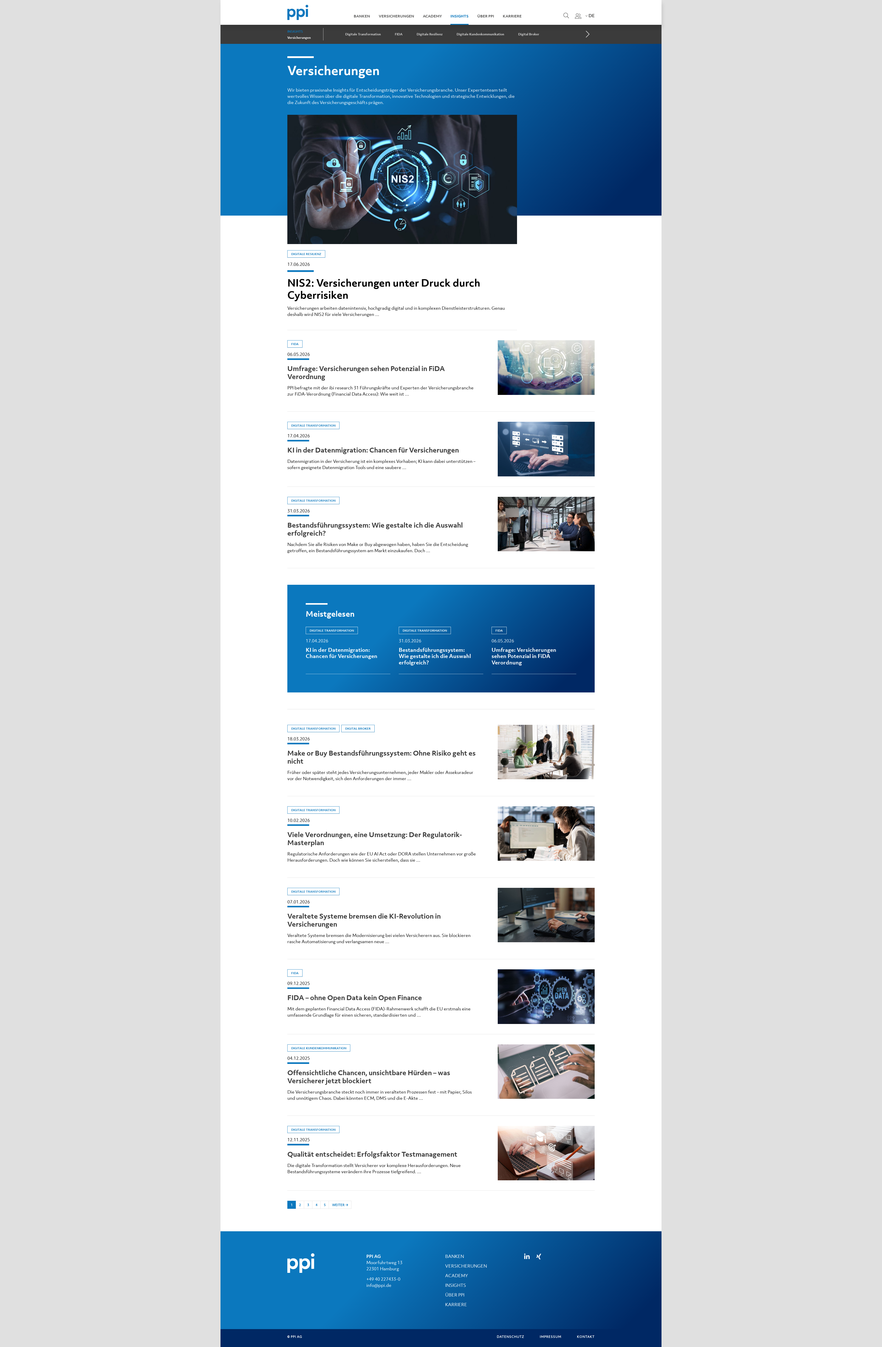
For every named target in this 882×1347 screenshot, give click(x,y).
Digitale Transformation (363, 34)
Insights (459, 16)
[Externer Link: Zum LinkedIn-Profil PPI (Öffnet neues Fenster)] (527, 1257)
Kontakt (586, 1336)
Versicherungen (396, 16)
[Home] (297, 12)
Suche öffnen (566, 19)
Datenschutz (510, 1336)
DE (591, 15)
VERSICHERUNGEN (466, 1266)
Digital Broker (528, 34)
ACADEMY (456, 1275)
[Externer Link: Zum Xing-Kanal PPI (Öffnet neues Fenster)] (538, 1256)
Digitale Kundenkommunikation (480, 34)
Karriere (512, 16)
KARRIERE (456, 1304)
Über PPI (485, 16)
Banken (362, 16)
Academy (432, 16)
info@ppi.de (378, 1285)
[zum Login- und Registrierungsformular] (578, 16)
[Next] (587, 34)
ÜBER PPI (454, 1295)
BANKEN (454, 1256)
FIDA (399, 34)
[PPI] (300, 1262)
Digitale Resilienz (430, 34)
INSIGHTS (455, 1285)
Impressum (550, 1336)
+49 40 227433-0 (383, 1279)
